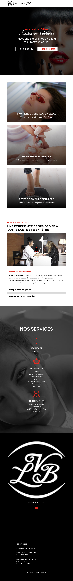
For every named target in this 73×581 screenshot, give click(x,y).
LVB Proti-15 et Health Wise (36, 409)
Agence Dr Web (41, 572)
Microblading (36, 384)
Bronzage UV (36, 351)
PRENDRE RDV (26, 49)
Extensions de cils (36, 377)
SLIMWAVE (36, 411)
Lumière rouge (36, 407)
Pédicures (36, 386)
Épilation (37, 372)
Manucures (36, 379)
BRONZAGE (36, 348)
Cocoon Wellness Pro (36, 404)
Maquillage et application (36, 381)
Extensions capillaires (36, 374)
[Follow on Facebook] (36, 508)
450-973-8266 (48, 49)
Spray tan (36, 354)
